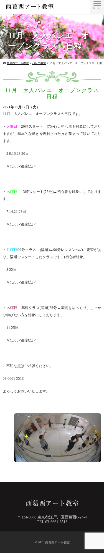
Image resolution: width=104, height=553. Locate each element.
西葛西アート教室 (57, 542)
